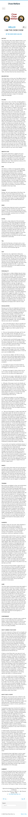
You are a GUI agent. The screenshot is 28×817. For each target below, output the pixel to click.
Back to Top (23, 814)
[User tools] (24, 27)
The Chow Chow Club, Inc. (15, 794)
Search (4, 803)
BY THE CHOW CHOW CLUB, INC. (14, 34)
